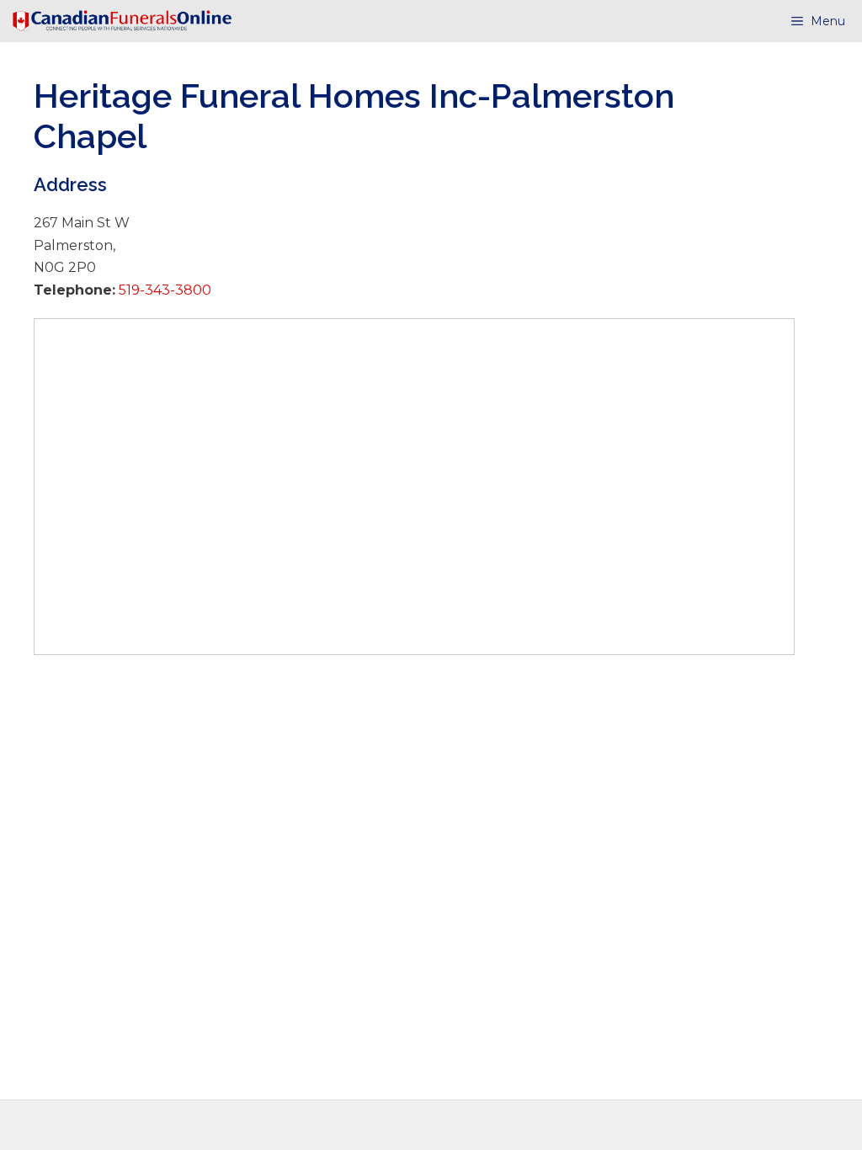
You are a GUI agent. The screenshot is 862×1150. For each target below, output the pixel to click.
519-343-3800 (163, 290)
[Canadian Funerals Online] (122, 21)
